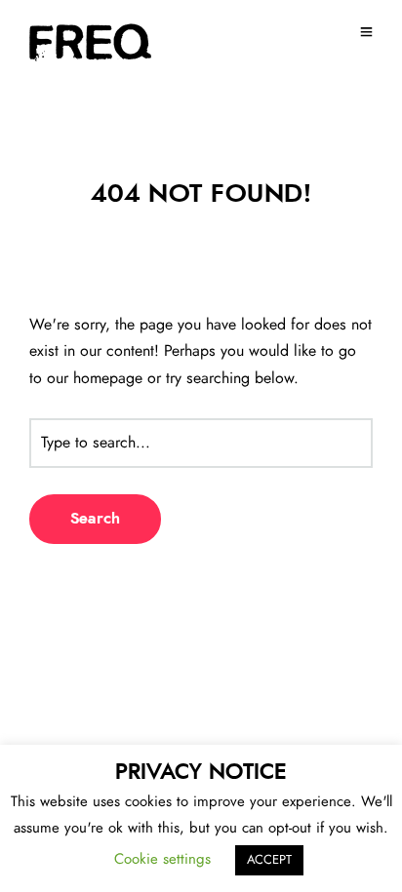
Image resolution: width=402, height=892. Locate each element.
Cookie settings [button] (162, 859)
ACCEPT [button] (269, 860)
